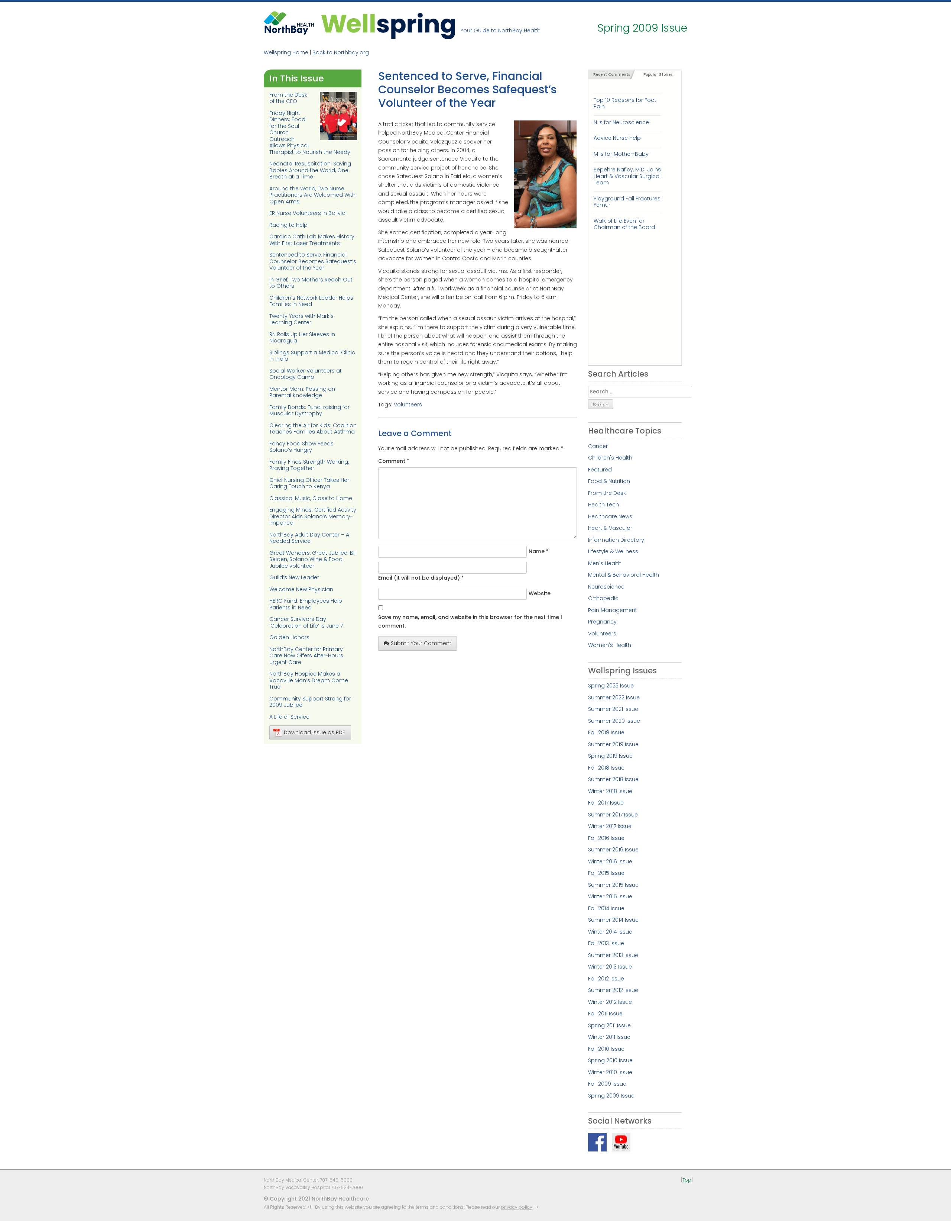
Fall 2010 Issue (606, 1049)
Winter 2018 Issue (610, 791)
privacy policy (516, 1207)
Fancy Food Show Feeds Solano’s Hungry (301, 447)
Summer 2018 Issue (613, 779)
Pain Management (612, 610)
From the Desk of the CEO (288, 98)
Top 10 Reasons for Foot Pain (625, 103)
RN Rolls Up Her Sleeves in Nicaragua (302, 338)
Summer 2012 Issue (613, 990)
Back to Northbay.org (340, 52)
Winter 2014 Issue (610, 931)
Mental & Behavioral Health (623, 575)
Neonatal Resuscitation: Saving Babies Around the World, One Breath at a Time (310, 170)
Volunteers (408, 404)
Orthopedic (603, 598)
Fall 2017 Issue (606, 802)
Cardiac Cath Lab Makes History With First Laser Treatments (311, 240)
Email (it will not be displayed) (419, 577)
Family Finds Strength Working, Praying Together (309, 465)
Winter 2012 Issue (610, 1002)
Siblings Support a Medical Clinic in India (312, 356)
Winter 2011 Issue (609, 1037)
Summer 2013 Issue (613, 955)
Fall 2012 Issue (606, 978)
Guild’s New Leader (294, 577)
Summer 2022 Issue (614, 697)
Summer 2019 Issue (613, 744)
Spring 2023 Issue (611, 685)
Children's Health (610, 457)
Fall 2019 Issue (606, 732)
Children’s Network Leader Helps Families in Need (311, 301)
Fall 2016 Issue (606, 838)
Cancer (598, 446)
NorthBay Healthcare (290, 25)
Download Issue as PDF (314, 732)
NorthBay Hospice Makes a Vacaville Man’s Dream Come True (308, 680)
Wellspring (388, 25)
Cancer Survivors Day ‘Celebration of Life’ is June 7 (306, 622)
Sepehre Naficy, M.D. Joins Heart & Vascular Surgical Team (627, 176)
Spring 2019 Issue (610, 756)
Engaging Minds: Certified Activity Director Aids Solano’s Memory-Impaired (312, 516)
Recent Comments (611, 74)
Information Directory (616, 540)
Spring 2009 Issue (611, 1095)
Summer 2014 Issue (613, 920)
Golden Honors (289, 637)
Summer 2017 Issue (613, 814)
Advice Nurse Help (617, 138)
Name (537, 551)
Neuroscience (606, 586)
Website (540, 593)
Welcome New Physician (301, 589)
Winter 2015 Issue (610, 896)
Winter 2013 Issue (610, 966)
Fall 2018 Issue (606, 767)
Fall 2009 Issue (607, 1084)
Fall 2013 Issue (606, 943)
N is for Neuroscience (621, 122)
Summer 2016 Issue (613, 849)
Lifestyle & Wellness (613, 551)
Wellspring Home (286, 52)
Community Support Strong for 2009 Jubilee (310, 702)
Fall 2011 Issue (605, 1013)
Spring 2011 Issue (609, 1025)
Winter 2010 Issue (610, 1072)
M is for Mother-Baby (621, 154)
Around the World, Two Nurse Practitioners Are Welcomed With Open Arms (312, 195)
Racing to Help (288, 225)
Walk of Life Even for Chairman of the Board (624, 224)
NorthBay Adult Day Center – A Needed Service (309, 538)
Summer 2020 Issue (614, 721)
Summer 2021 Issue (613, 709)
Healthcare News (610, 516)
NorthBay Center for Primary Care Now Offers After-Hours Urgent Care (306, 655)
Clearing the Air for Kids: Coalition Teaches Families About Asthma (313, 429)
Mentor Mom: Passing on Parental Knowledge (302, 392)
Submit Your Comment (421, 643)
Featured (600, 469)
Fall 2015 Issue (606, 873)
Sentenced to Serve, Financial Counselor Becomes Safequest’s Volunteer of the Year (312, 261)
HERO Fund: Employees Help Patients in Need (305, 604)
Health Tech (603, 504)
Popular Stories (657, 74)
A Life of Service (289, 717)
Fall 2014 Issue (606, 908)
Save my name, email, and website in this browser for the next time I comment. (470, 621)
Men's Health (604, 563)
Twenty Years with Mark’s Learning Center (301, 319)
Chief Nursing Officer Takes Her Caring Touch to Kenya (309, 483)
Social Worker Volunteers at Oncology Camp (305, 374)
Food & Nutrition (609, 481)
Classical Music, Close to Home (310, 498)
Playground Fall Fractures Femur (627, 202)
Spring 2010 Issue (610, 1060)
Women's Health (609, 645)
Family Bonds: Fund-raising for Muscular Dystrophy (309, 410)
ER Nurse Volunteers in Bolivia (307, 213)
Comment (393, 461)
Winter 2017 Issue (610, 826)
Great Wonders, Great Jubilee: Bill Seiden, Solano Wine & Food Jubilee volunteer (313, 559)
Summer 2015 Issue (613, 885)
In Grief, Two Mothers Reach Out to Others (311, 283)
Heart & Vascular (610, 528)
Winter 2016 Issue (610, 861)
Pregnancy (602, 621)
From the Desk (607, 493)
